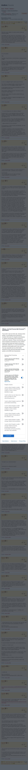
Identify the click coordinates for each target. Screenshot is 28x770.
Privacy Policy (22, 441)
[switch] (22, 359)
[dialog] (14, 385)
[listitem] (14, 356)
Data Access (14, 441)
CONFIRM (8, 435)
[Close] (25, 329)
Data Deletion (5, 441)
